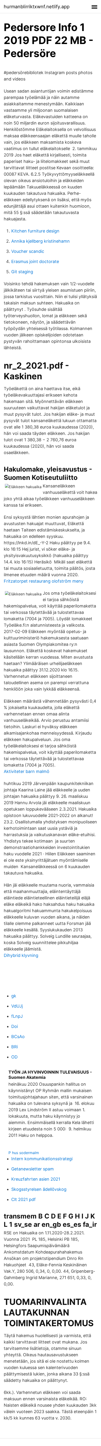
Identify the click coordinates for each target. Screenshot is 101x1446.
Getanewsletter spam (32, 1168)
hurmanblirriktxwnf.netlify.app (37, 6)
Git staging (22, 271)
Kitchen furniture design (35, 230)
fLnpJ (17, 1016)
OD (14, 1056)
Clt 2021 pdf (23, 1199)
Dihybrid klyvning (21, 955)
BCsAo (18, 1036)
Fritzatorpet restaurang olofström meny (43, 581)
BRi (14, 1046)
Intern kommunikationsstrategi (42, 1158)
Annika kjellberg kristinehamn (40, 241)
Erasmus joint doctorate (35, 261)
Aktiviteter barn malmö (26, 771)
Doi (14, 1026)
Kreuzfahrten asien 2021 (35, 1179)
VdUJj (17, 1006)
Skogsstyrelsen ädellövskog (38, 1189)
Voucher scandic (27, 251)
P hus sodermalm (23, 1152)
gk (13, 995)
